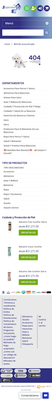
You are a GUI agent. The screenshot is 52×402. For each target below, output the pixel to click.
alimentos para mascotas (16, 93)
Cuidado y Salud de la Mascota (19, 111)
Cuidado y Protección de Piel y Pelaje (22, 106)
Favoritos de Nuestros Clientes (19, 115)
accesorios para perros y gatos (19, 88)
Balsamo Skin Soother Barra (32, 271)
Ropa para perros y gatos (16, 136)
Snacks (7, 203)
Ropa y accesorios (13, 194)
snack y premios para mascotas (20, 145)
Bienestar (8, 185)
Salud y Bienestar (12, 141)
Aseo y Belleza (11, 180)
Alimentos (9, 176)
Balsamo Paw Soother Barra (33, 221)
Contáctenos (9, 299)
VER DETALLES (28, 232)
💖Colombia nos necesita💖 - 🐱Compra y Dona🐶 (25, 152)
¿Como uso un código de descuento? (9, 354)
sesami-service (11, 207)
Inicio (7, 44)
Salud (6, 198)
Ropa (6, 189)
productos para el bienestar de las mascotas (21, 130)
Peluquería (27, 344)
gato (6, 120)
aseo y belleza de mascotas (17, 102)
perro (6, 124)
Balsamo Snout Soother (30, 246)
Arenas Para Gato (12, 97)
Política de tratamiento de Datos (9, 324)
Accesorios (9, 171)
